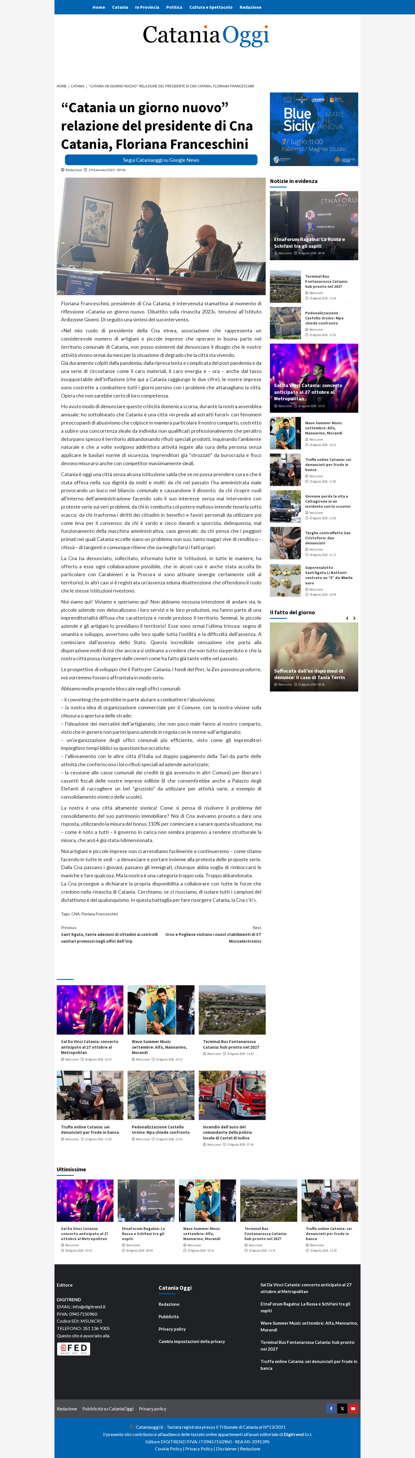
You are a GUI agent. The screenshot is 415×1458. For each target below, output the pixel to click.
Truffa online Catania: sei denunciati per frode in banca (90, 1129)
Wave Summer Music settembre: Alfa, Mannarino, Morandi (159, 1047)
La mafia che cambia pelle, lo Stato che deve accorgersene (314, 674)
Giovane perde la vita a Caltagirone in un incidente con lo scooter (328, 501)
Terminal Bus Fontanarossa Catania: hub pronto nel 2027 (231, 1044)
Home (99, 7)
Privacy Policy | (200, 1448)
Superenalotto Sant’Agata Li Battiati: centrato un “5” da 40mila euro (329, 575)
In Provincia (147, 7)
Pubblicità (169, 1316)
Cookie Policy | (170, 1448)
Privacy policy (172, 1328)
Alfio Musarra (287, 685)
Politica (174, 7)
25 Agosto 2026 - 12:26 (322, 518)
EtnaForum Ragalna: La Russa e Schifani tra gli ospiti (309, 242)
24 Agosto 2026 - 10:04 (322, 595)
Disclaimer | (228, 1448)
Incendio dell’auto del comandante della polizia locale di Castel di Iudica (227, 1132)
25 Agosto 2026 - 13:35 (240, 1054)
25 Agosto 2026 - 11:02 (169, 1139)
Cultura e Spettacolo (211, 7)
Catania (120, 7)
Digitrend (294, 1434)
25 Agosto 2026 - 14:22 (169, 1059)
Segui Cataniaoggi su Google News (161, 160)
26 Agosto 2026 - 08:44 (311, 253)
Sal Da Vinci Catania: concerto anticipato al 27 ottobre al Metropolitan (89, 1047)
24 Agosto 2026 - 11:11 (322, 555)
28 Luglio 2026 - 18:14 (315, 685)
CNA (75, 913)
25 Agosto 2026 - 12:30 (98, 1139)
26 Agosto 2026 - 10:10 (98, 1059)
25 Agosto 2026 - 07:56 (240, 1144)
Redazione (250, 7)
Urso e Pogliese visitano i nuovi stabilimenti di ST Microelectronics (213, 934)
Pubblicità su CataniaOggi (108, 1408)
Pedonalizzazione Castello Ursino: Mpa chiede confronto (161, 1129)
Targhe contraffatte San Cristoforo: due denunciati (328, 537)
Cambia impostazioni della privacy (192, 1341)
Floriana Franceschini (100, 913)
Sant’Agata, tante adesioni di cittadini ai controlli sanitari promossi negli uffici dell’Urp (109, 934)
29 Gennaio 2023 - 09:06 (107, 170)
